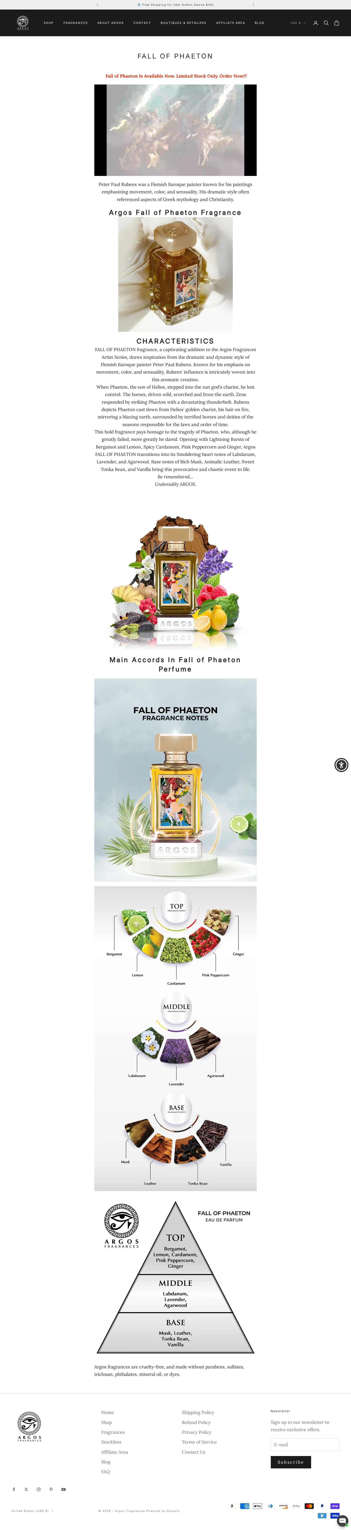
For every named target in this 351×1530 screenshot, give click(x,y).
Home (107, 1412)
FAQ (105, 1471)
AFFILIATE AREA (230, 23)
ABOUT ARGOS (110, 23)
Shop (106, 1422)
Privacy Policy (196, 1432)
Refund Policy (196, 1422)
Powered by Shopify (163, 1511)
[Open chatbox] (342, 1521)
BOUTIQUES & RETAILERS (184, 23)
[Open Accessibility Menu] (341, 765)
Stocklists (111, 1442)
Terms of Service (199, 1442)
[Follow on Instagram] (38, 1489)
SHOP (49, 23)
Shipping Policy (198, 1412)
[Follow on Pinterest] (51, 1489)
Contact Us (193, 1452)
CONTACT (142, 23)
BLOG (260, 23)
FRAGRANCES (76, 23)
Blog (106, 1462)
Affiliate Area (114, 1452)
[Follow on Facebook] (13, 1489)
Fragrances (113, 1432)
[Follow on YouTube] (63, 1489)
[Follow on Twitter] (26, 1489)
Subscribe (291, 1462)
